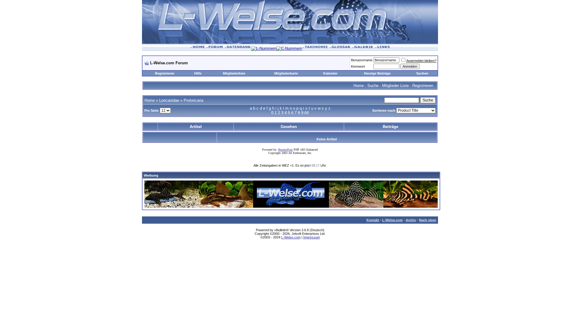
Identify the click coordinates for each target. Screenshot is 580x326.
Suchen (422, 73)
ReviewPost (285, 149)
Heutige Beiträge (377, 73)
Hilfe (197, 73)
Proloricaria (193, 100)
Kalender (330, 73)
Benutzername (361, 60)
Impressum (311, 237)
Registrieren (164, 73)
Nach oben (427, 220)
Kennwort (358, 66)
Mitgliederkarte (286, 73)
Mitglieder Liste (395, 85)
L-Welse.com (392, 220)
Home (358, 85)
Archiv (411, 220)
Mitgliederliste (234, 73)
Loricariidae (169, 100)
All (306, 112)
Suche (373, 85)
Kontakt (372, 220)
